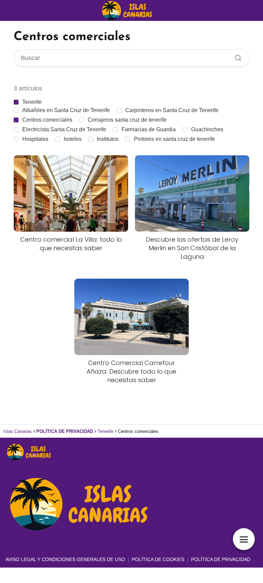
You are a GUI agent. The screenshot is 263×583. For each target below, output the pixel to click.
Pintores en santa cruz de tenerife (174, 139)
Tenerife (32, 102)
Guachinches (207, 129)
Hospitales (35, 139)
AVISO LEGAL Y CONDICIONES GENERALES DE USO (65, 559)
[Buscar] (235, 56)
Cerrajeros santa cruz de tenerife (127, 120)
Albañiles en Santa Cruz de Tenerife (66, 110)
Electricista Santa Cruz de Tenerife (64, 129)
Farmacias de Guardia (149, 129)
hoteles (73, 139)
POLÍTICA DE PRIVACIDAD (220, 559)
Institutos (107, 139)
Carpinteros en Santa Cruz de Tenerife (171, 110)
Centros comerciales (47, 120)
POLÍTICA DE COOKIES (158, 559)
